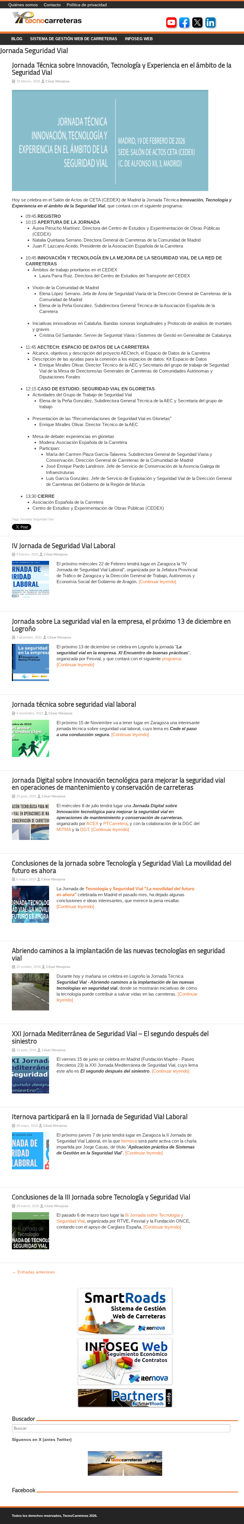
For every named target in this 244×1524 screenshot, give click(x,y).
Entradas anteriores (33, 1272)
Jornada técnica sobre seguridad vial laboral (74, 704)
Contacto (52, 4)
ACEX (93, 823)
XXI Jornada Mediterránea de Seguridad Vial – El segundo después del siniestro (110, 1037)
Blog (16, 39)
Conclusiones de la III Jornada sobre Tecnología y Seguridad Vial (101, 1197)
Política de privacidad (87, 4)
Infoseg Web (139, 39)
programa (171, 658)
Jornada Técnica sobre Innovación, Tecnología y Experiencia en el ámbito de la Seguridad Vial (122, 69)
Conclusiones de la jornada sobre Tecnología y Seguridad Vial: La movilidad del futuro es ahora (121, 867)
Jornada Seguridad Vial (36, 519)
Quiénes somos (23, 4)
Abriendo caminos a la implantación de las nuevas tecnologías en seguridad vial (118, 954)
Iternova (129, 1140)
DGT (84, 829)
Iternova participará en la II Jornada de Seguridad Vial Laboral (99, 1117)
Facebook (23, 1490)
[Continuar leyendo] (157, 581)
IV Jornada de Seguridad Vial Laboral (63, 546)
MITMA (64, 829)
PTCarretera (115, 823)
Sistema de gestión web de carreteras (73, 39)
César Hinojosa (57, 81)
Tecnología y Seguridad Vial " (115, 888)
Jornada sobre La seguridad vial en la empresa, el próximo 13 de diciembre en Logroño (121, 625)
